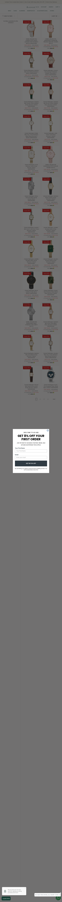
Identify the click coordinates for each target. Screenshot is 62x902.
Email (16, 454)
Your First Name (20, 448)
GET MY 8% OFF (31, 463)
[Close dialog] (48, 430)
